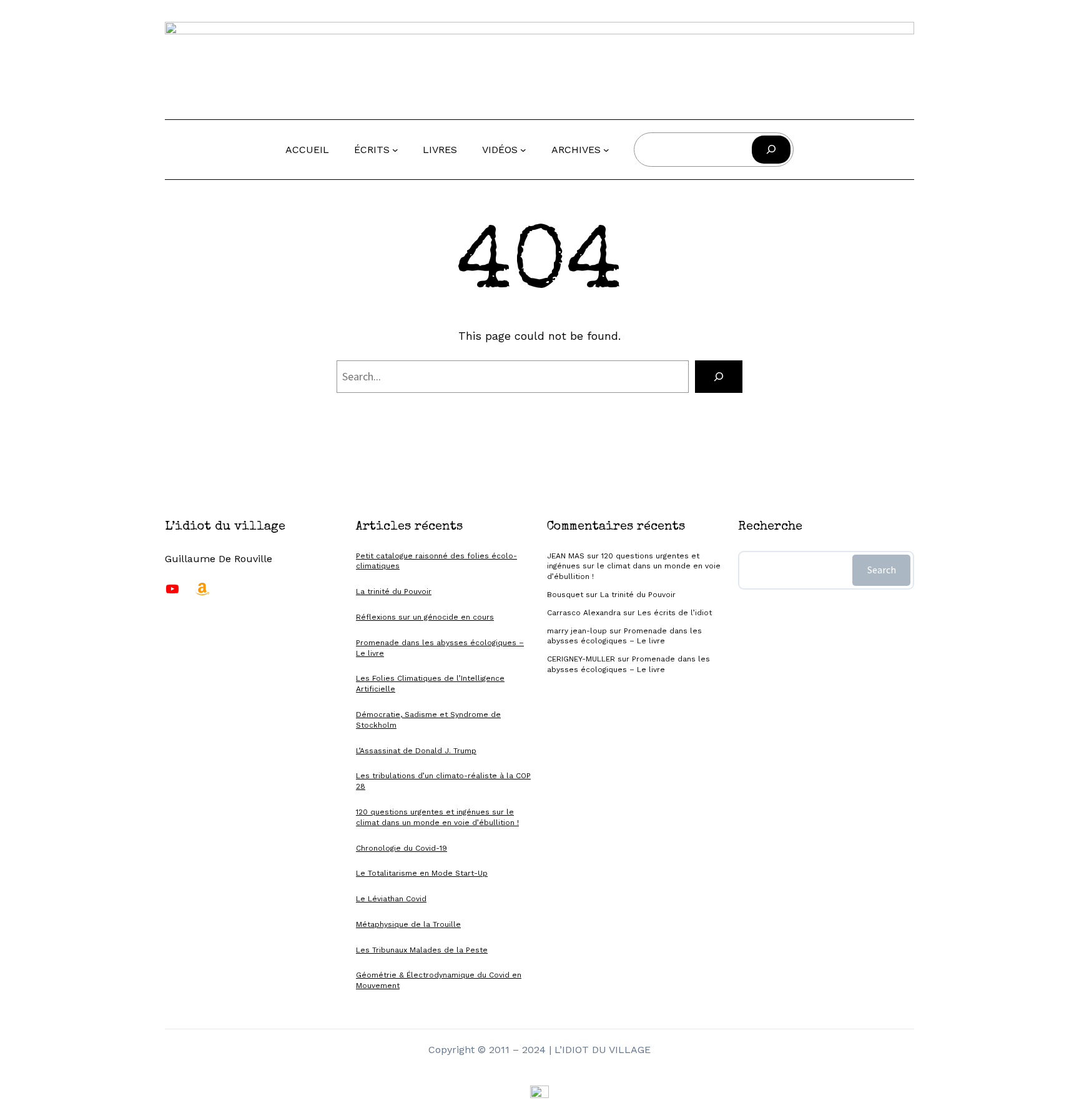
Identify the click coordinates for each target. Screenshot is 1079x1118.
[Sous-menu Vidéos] (523, 150)
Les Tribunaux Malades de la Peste (422, 950)
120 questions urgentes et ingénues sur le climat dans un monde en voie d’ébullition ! (634, 566)
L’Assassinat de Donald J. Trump (416, 750)
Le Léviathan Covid (391, 898)
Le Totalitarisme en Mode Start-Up (422, 873)
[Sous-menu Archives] (606, 150)
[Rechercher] (771, 150)
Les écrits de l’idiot (675, 612)
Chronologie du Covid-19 (401, 848)
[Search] (718, 376)
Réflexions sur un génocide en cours (425, 617)
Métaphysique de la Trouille (408, 924)
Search (881, 569)
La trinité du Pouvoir (393, 591)
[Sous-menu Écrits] (395, 150)
